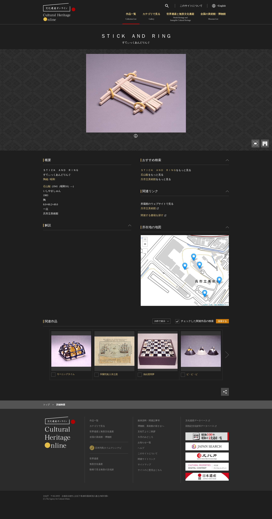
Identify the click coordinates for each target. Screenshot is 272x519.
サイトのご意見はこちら (150, 470)
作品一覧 (130, 16)
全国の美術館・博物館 (213, 16)
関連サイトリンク (146, 459)
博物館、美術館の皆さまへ (151, 426)
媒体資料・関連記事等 (149, 420)
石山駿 (47, 186)
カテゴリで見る (151, 16)
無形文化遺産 (96, 464)
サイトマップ (144, 464)
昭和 (52, 179)
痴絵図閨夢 (148, 374)
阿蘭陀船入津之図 (109, 374)
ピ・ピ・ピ (192, 374)
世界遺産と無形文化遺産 (180, 17)
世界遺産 (94, 458)
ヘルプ (141, 448)
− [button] (145, 244)
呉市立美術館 (148, 179)
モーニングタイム (66, 374)
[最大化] (145, 251)
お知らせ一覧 (144, 442)
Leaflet (205, 304)
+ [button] (145, 239)
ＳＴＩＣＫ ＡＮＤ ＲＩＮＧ (158, 170)
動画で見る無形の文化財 (102, 469)
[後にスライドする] (226, 354)
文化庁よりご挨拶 (146, 431)
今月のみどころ (145, 437)
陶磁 (45, 179)
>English (221, 5)
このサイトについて (191, 5)
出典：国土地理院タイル (218, 304)
